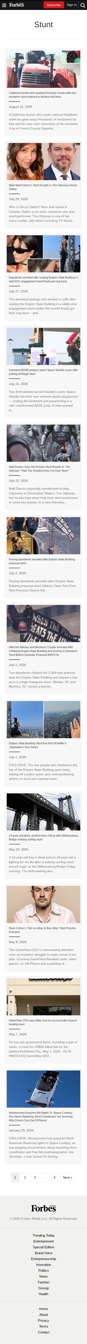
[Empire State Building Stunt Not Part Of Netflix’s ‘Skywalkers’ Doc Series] (43, 743)
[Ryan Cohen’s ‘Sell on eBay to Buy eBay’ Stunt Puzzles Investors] (43, 927)
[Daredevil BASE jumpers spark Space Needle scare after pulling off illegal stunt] (43, 372)
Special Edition (43, 1247)
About (43, 1315)
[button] (54, 4)
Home (43, 1309)
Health (43, 1294)
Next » (67, 1177)
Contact (43, 1332)
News (43, 1276)
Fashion (43, 1282)
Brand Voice (43, 1253)
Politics (43, 1270)
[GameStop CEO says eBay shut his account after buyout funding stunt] (43, 1020)
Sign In (72, 5)
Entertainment (43, 1241)
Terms (43, 1326)
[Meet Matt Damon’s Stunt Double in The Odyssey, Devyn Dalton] (43, 185)
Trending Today (44, 1235)
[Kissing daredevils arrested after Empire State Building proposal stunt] (43, 556)
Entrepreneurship (43, 1259)
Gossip (43, 1288)
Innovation (43, 1265)
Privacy (43, 1320)
